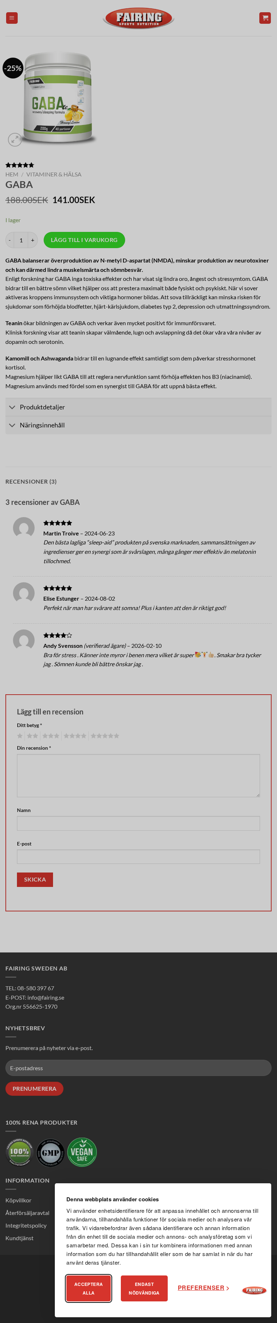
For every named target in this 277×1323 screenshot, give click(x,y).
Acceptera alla (88, 1288)
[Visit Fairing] (254, 1291)
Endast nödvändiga (144, 1288)
